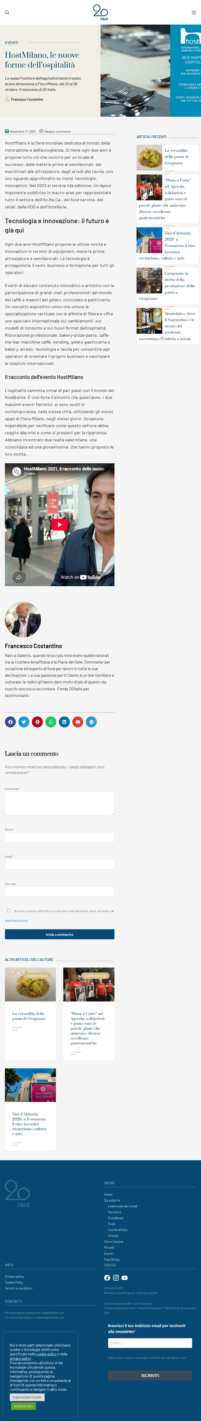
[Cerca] (7, 12)
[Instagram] (116, 1277)
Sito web (10, 883)
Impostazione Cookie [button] (27, 1397)
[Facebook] (107, 1277)
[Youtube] (124, 1277)
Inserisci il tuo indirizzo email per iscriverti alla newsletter (146, 1329)
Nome (9, 829)
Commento (13, 788)
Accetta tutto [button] (23, 1406)
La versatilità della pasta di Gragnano (29, 1016)
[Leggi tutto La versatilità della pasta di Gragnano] (17, 1028)
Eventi (11, 42)
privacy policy (20, 1358)
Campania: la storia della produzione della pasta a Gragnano (167, 286)
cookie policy (46, 1354)
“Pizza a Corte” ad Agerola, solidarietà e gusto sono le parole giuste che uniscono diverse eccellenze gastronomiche (87, 1028)
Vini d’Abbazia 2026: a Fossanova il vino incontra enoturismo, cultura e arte (29, 1124)
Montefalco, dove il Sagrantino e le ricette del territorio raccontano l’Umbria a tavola (167, 326)
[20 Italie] (100, 12)
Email (9, 856)
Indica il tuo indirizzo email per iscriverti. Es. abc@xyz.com (146, 1358)
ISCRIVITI (150, 1376)
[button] (10, 721)
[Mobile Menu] (194, 12)
